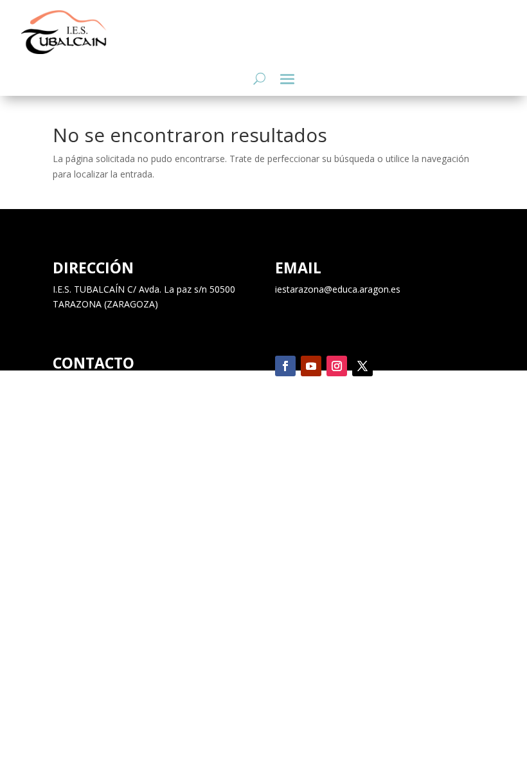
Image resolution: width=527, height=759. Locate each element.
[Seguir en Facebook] (285, 366)
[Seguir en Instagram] (336, 366)
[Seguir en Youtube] (311, 366)
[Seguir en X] (362, 366)
